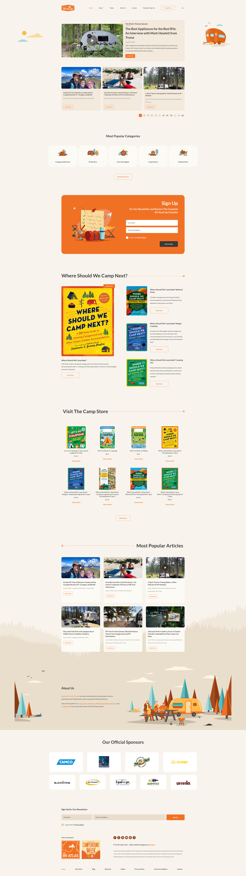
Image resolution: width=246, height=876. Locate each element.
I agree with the (74, 825)
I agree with (137, 237)
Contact (134, 8)
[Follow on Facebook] (114, 837)
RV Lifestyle (126, 98)
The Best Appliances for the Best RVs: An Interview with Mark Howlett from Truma (151, 33)
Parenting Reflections (176, 640)
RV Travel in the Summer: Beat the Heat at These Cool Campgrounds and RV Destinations (122, 633)
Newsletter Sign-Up (149, 8)
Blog (100, 8)
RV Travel (148, 102)
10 (163, 115)
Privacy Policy (141, 237)
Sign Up (175, 817)
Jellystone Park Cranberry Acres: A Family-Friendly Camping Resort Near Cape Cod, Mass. (164, 633)
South (86, 637)
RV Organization (177, 99)
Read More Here (123, 177)
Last (183, 115)
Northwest (109, 643)
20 (167, 115)
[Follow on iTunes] (134, 837)
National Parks (128, 640)
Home (91, 8)
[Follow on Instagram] (122, 837)
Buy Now (70, 375)
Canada (88, 98)
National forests (118, 640)
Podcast (150, 643)
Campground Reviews (78, 98)
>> (179, 115)
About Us (123, 8)
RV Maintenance (166, 99)
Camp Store (168, 8)
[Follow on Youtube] (126, 837)
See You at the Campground (86, 703)
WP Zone (152, 845)
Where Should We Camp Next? (106, 703)
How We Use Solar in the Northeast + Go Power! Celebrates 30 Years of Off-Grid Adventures (121, 584)
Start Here (78, 869)
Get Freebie (169, 244)
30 (171, 115)
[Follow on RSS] (130, 837)
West (92, 98)
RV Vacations (65, 706)
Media (112, 8)
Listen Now (130, 56)
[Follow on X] (118, 837)
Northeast (120, 98)
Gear (114, 98)
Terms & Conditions (160, 869)
